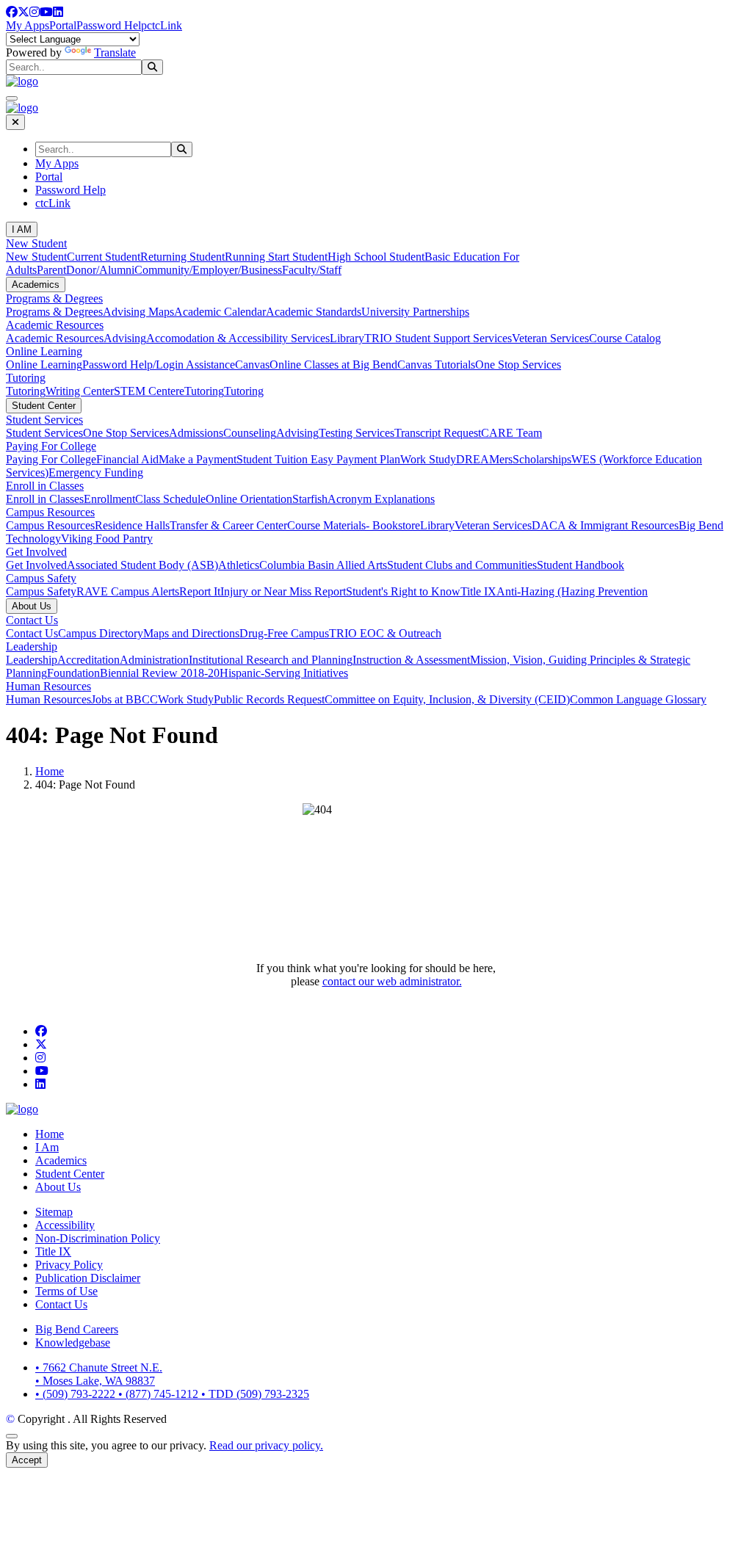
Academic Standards (313, 311)
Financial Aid (127, 459)
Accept (27, 1460)
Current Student (103, 256)
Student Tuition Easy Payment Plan (318, 459)
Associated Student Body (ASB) (142, 565)
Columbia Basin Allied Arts (323, 565)
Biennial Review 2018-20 (160, 673)
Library (347, 338)
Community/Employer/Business (208, 270)
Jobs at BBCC (124, 699)
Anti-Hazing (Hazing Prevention (572, 591)
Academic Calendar (220, 311)
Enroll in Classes (45, 485)
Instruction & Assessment (411, 659)
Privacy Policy (69, 1264)
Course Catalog (625, 338)
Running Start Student (276, 256)
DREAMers (484, 459)
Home (49, 771)
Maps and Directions (191, 633)
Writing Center (80, 391)
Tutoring (26, 378)
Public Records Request (269, 699)
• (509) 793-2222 (76, 1394)
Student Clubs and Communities (462, 565)
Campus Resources (50, 512)
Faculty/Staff (311, 270)
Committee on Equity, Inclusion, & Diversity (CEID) (447, 699)
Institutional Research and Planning (270, 659)
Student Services (44, 419)
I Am (47, 1147)
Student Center (44, 405)
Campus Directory (100, 633)
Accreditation (88, 659)
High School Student (376, 256)
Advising (125, 338)
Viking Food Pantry (107, 538)
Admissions (196, 433)
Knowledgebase (72, 1342)
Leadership (31, 646)
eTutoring (201, 391)
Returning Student (182, 256)
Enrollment (109, 499)
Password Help (111, 25)
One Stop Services (518, 364)
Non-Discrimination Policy (97, 1238)
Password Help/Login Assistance (158, 364)
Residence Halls (132, 525)
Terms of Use (66, 1291)
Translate (115, 52)
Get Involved (36, 552)
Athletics (238, 565)
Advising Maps (138, 311)
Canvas (252, 364)
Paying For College (51, 446)
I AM (22, 229)
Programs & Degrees (54, 298)
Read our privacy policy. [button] (266, 1445)
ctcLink (164, 25)
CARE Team (511, 433)
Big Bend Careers (76, 1329)
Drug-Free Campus (284, 633)
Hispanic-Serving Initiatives (284, 673)
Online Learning (44, 351)
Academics (35, 284)
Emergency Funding (95, 472)
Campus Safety (41, 578)
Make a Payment (197, 459)
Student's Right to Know (403, 591)
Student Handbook (580, 565)
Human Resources (48, 686)
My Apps (27, 25)
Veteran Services (550, 338)
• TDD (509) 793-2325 (255, 1394)
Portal (62, 25)
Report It (199, 591)
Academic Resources (55, 325)
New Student (36, 243)
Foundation (73, 673)
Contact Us (32, 620)
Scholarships (542, 459)
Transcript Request (437, 433)
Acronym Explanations (381, 499)
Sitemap (54, 1212)
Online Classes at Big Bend (333, 364)
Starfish (310, 499)
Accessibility (65, 1225)
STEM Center (146, 391)
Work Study (428, 459)
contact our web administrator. (392, 981)
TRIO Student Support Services (438, 338)
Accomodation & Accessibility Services (238, 338)
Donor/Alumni (100, 270)
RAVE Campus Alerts (127, 591)
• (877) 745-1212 (159, 1394)
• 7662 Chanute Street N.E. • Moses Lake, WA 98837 (98, 1374)
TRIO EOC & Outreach (385, 633)
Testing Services (356, 433)
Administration (154, 659)
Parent (51, 270)
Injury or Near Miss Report (283, 591)
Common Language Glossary (638, 699)
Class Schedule (170, 499)
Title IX (478, 591)
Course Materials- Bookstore (353, 525)
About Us (31, 606)
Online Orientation (249, 499)
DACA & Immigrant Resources (605, 525)
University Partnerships (415, 311)
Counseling (249, 433)
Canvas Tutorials (436, 364)
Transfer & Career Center (228, 525)
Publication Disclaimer (87, 1278)
